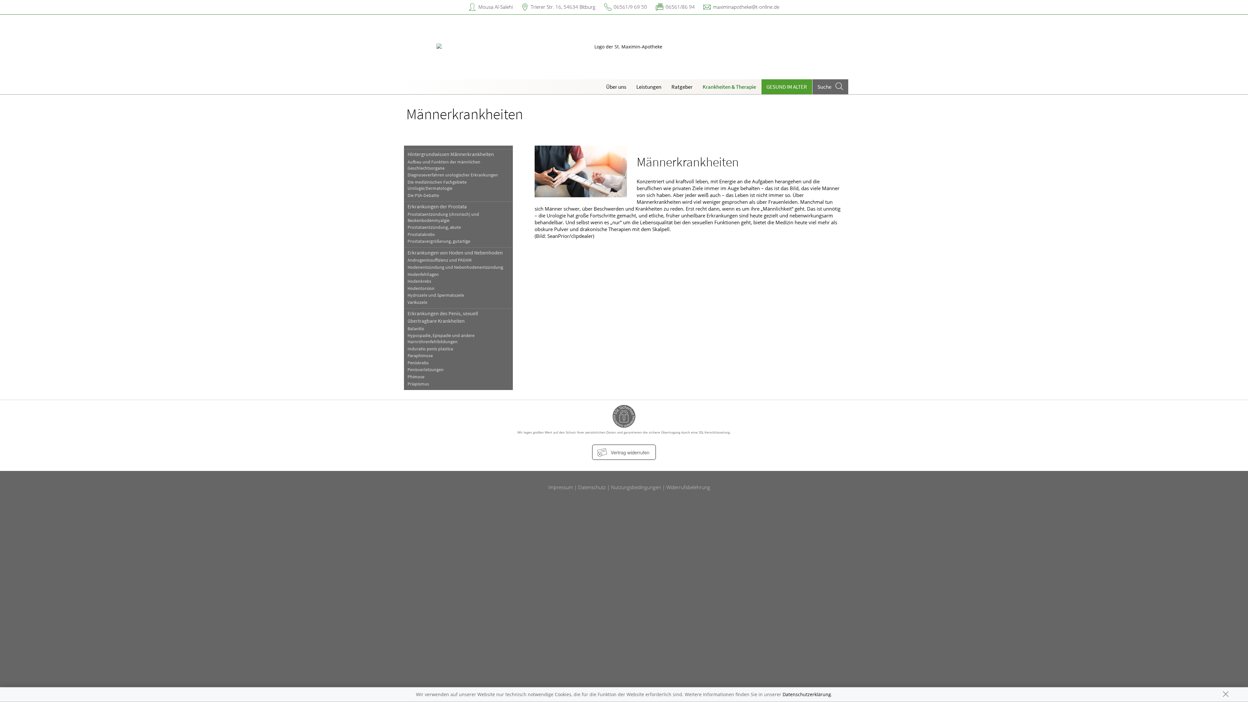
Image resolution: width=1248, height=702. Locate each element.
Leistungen (648, 86)
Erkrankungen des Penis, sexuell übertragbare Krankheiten (443, 317)
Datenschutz (592, 487)
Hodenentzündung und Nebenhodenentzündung (455, 267)
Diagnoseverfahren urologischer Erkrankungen (453, 175)
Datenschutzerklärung (807, 694)
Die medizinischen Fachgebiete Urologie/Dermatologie (437, 185)
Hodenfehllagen (423, 274)
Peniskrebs (418, 363)
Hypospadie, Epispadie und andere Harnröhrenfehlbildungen (441, 338)
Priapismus (418, 384)
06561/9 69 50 (630, 7)
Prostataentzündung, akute (434, 227)
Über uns (616, 86)
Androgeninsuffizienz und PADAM (440, 260)
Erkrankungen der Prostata (437, 206)
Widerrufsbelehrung (688, 487)
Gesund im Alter (786, 86)
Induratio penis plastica (430, 349)
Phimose (416, 377)
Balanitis (416, 329)
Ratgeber (682, 86)
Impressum (560, 487)
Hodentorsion (421, 288)
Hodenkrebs (419, 281)
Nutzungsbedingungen (636, 487)
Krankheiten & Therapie (729, 86)
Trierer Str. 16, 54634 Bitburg (563, 7)
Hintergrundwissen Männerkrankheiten (451, 154)
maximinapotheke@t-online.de (746, 7)
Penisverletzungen (426, 369)
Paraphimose (420, 355)
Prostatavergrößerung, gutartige (439, 241)
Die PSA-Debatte (423, 195)
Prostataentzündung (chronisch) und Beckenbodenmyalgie (443, 217)
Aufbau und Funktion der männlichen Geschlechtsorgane (444, 165)
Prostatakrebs (421, 234)
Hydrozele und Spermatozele (436, 295)
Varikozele (417, 302)
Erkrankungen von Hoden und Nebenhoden (455, 252)
